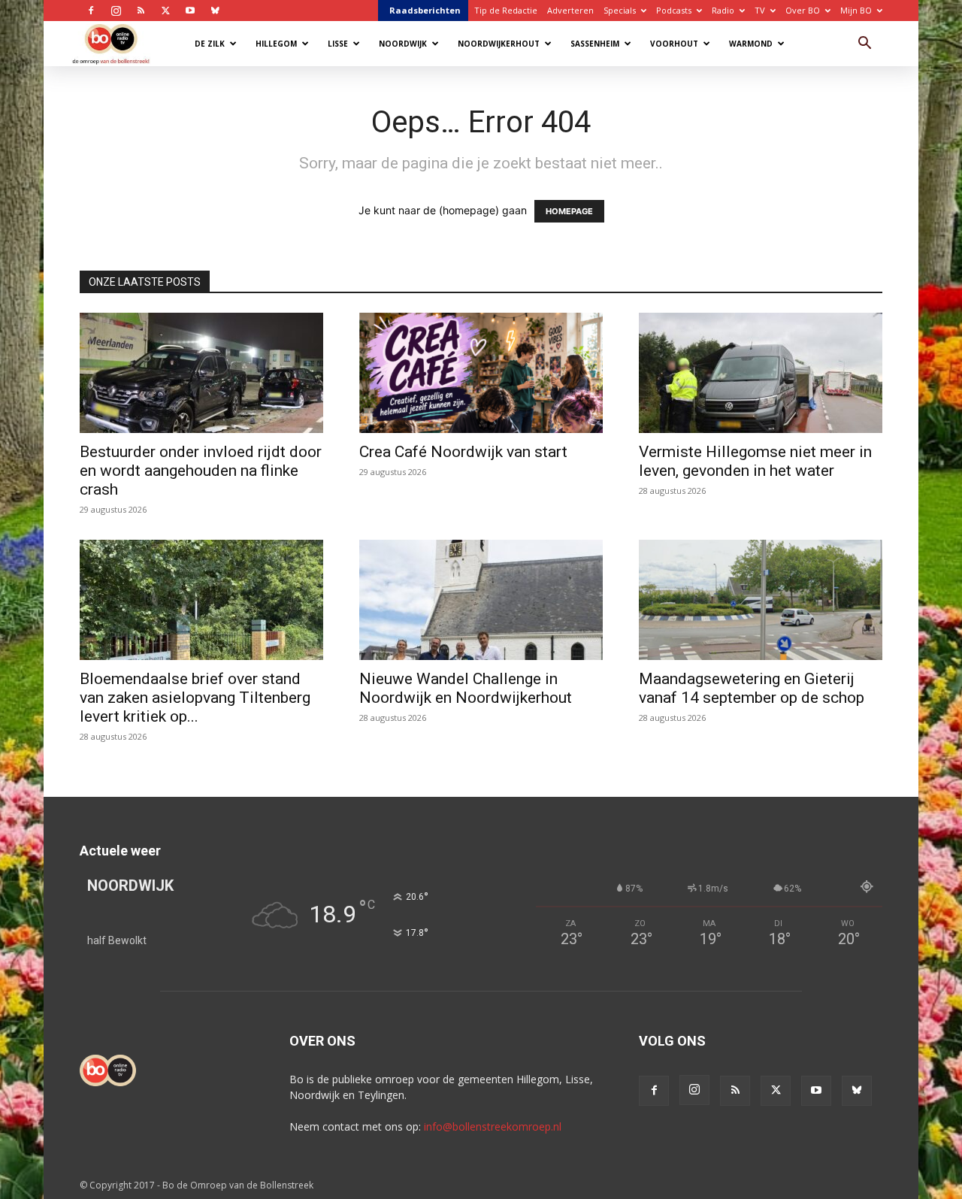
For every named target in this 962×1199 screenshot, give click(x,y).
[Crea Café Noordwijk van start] (481, 373)
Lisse (338, 43)
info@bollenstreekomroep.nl (492, 1126)
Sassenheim (594, 43)
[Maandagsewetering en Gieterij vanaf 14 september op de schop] (760, 600)
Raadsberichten (425, 10)
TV (760, 10)
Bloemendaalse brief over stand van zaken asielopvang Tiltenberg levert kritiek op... (195, 697)
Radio (723, 10)
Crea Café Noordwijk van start (463, 452)
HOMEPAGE (569, 211)
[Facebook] (91, 10)
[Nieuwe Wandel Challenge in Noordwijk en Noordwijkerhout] (481, 600)
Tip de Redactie (505, 10)
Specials (620, 10)
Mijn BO (856, 10)
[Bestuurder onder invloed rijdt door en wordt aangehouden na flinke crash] (201, 373)
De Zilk (210, 43)
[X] (165, 10)
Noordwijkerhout (499, 43)
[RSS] (140, 10)
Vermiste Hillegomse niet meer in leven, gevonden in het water (755, 461)
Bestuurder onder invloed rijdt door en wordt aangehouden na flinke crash (201, 470)
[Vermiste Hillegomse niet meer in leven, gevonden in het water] (760, 373)
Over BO (802, 10)
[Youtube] (190, 10)
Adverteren (570, 10)
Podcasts (673, 10)
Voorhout (674, 43)
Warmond (751, 43)
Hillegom (276, 43)
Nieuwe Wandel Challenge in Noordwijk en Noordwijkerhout (465, 688)
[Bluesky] (215, 10)
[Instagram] (115, 10)
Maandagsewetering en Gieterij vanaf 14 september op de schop (751, 688)
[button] (864, 45)
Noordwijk (403, 43)
